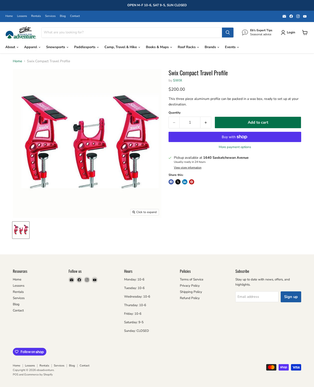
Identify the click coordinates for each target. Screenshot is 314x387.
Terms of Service (191, 279)
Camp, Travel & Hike (121, 47)
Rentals (36, 16)
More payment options (235, 147)
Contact (75, 16)
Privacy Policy (190, 285)
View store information (187, 167)
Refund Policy (190, 298)
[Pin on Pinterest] (191, 181)
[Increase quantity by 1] (205, 122)
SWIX (177, 80)
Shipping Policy (191, 292)
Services (50, 16)
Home (9, 16)
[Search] (227, 32)
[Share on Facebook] (171, 181)
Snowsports (56, 47)
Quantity (174, 112)
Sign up (291, 296)
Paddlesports (85, 47)
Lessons (22, 16)
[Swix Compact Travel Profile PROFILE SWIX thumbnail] (20, 230)
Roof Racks (187, 47)
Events (230, 47)
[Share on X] (177, 181)
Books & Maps (158, 47)
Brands (211, 47)
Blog (63, 16)
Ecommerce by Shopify (38, 375)
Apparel (31, 47)
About (10, 47)
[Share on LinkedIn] (184, 181)
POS (15, 375)
